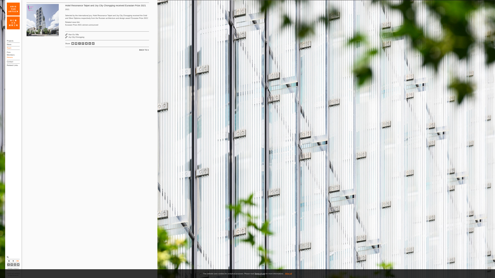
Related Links (12, 65)
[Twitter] (18, 264)
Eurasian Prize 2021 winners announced (81, 25)
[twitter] (86, 43)
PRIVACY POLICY (13, 268)
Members (11, 55)
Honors (10, 57)
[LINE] (76, 43)
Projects (10, 41)
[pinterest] (83, 43)
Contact (10, 62)
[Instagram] (15, 264)
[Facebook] (8, 264)
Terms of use (260, 274)
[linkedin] (89, 43)
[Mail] (72, 43)
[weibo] (93, 43)
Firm (9, 52)
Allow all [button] (288, 273)
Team (9, 48)
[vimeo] (11, 264)
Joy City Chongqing (76, 37)
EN (17, 261)
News (9, 44)
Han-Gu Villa (73, 34)
